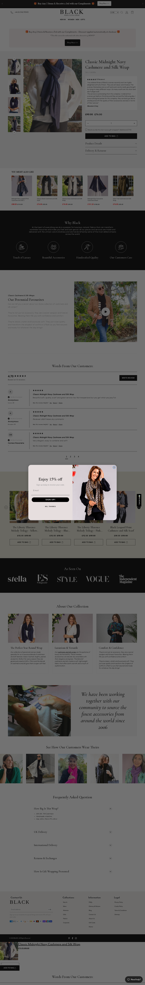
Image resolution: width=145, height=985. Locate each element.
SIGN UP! (50, 500)
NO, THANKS (50, 506)
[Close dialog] (114, 467)
